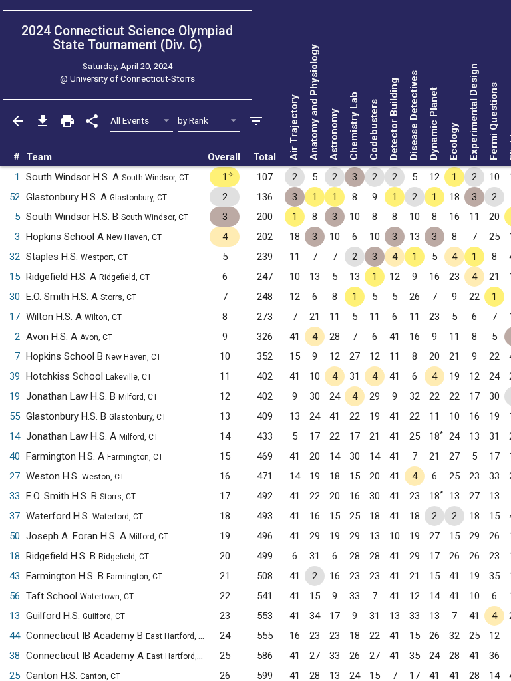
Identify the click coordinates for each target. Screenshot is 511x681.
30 (14, 297)
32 (14, 257)
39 (14, 376)
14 (14, 436)
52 (14, 197)
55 (14, 416)
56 (14, 596)
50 (14, 536)
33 (14, 496)
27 (14, 476)
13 (14, 616)
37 (14, 516)
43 (14, 576)
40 (14, 456)
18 (14, 556)
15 (14, 277)
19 (14, 396)
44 (14, 636)
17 (14, 317)
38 (14, 656)
